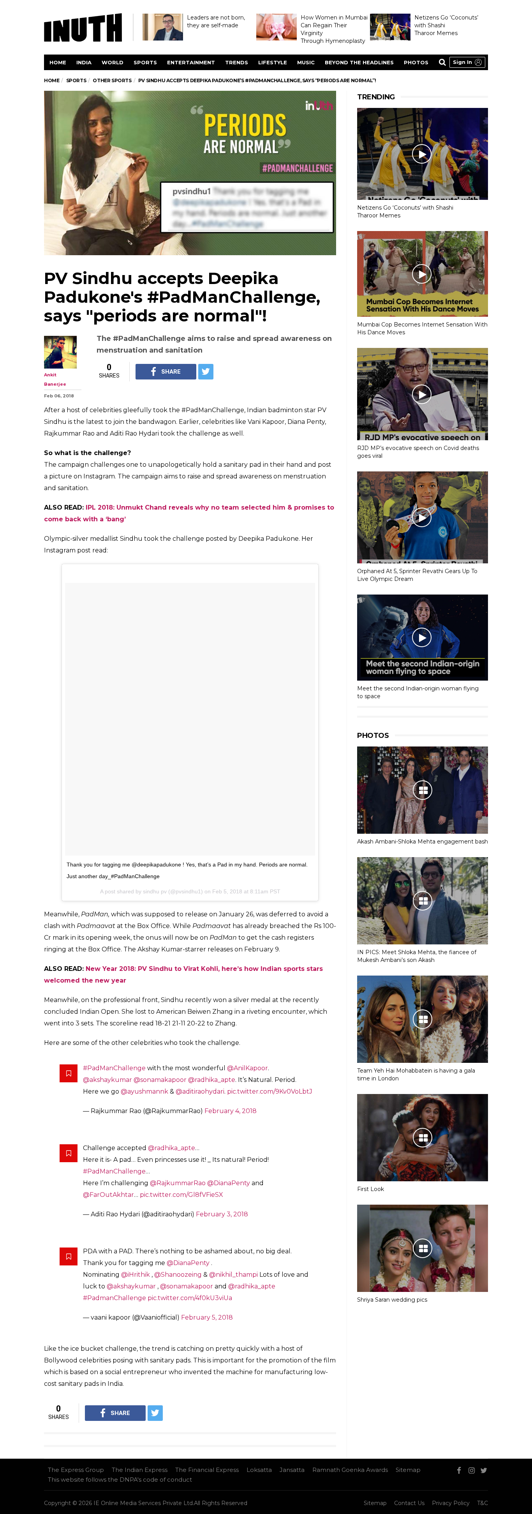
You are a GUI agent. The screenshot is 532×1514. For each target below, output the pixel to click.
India (84, 62)
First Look (370, 1189)
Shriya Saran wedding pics (392, 1299)
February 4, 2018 (230, 1111)
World (112, 62)
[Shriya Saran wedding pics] (422, 1248)
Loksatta (259, 1469)
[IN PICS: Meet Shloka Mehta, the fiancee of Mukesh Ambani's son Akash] (422, 900)
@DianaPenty (228, 1183)
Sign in (462, 62)
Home (57, 62)
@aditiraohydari (200, 1091)
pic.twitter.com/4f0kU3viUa (190, 1298)
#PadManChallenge (114, 1068)
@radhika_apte (211, 1079)
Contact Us (409, 1503)
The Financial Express (207, 1469)
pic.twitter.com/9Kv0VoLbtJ (269, 1091)
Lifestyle (272, 62)
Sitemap (408, 1469)
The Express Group (76, 1469)
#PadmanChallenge (114, 1298)
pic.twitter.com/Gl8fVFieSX (181, 1194)
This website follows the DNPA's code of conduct (120, 1479)
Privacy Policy (451, 1503)
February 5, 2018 (207, 1317)
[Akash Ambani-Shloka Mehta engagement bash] (422, 790)
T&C (482, 1503)
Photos (416, 62)
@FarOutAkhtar (108, 1194)
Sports (145, 62)
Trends (236, 62)
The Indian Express (139, 1469)
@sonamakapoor (160, 1079)
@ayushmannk (144, 1091)
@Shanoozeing (178, 1274)
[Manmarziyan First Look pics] (422, 1137)
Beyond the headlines (359, 62)
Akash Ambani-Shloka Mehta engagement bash (422, 841)
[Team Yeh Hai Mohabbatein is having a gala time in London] (422, 1019)
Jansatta (292, 1469)
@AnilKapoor (247, 1068)
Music (306, 62)
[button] (467, 62)
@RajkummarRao (178, 1183)
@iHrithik (135, 1274)
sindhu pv (155, 891)
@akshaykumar (107, 1079)
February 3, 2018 (222, 1214)
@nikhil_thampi (233, 1274)
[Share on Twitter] (205, 371)
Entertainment (191, 62)
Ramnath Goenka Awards (350, 1469)
